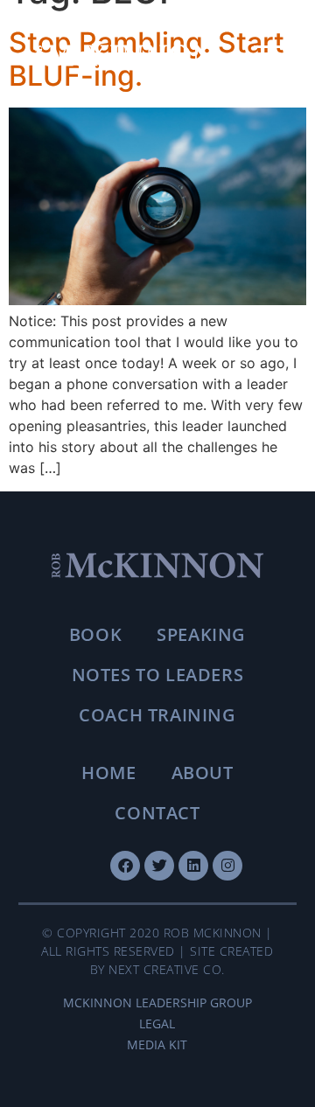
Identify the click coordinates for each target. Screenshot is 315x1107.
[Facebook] (125, 866)
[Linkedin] (193, 866)
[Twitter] (159, 866)
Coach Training (157, 715)
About (203, 772)
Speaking (201, 634)
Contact (157, 813)
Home (108, 772)
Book (95, 634)
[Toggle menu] (267, 55)
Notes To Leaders (158, 674)
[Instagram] (227, 866)
